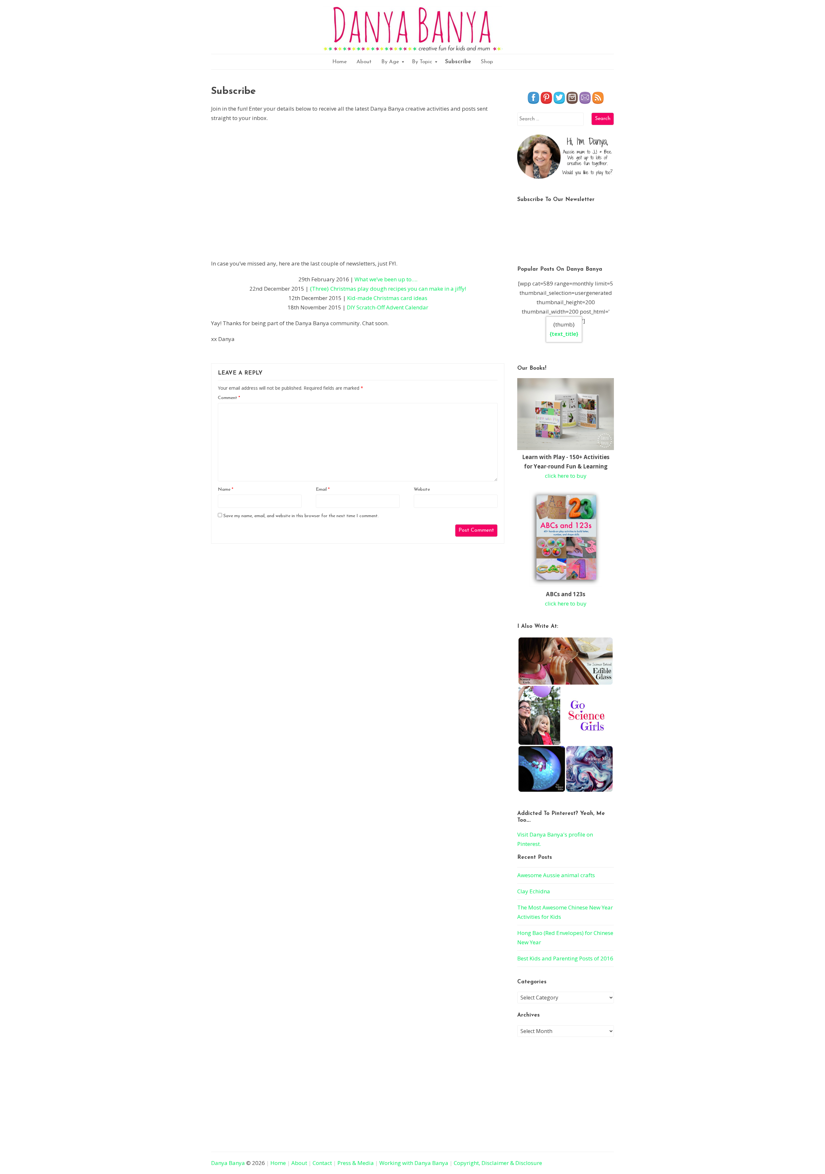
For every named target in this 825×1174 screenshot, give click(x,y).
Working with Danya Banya (413, 1163)
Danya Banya (228, 1163)
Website (422, 489)
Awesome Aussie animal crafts (556, 875)
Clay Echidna (533, 891)
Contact (322, 1163)
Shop (487, 62)
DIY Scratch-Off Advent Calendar (387, 307)
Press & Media (355, 1163)
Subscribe (458, 62)
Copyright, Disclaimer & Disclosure (498, 1163)
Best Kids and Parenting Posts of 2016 (565, 958)
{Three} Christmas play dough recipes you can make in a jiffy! (388, 288)
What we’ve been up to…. (385, 279)
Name (225, 489)
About (364, 62)
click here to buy (566, 475)
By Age (390, 62)
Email (323, 489)
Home (339, 62)
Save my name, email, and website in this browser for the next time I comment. (301, 516)
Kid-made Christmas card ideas (387, 298)
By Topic (422, 62)
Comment (229, 398)
